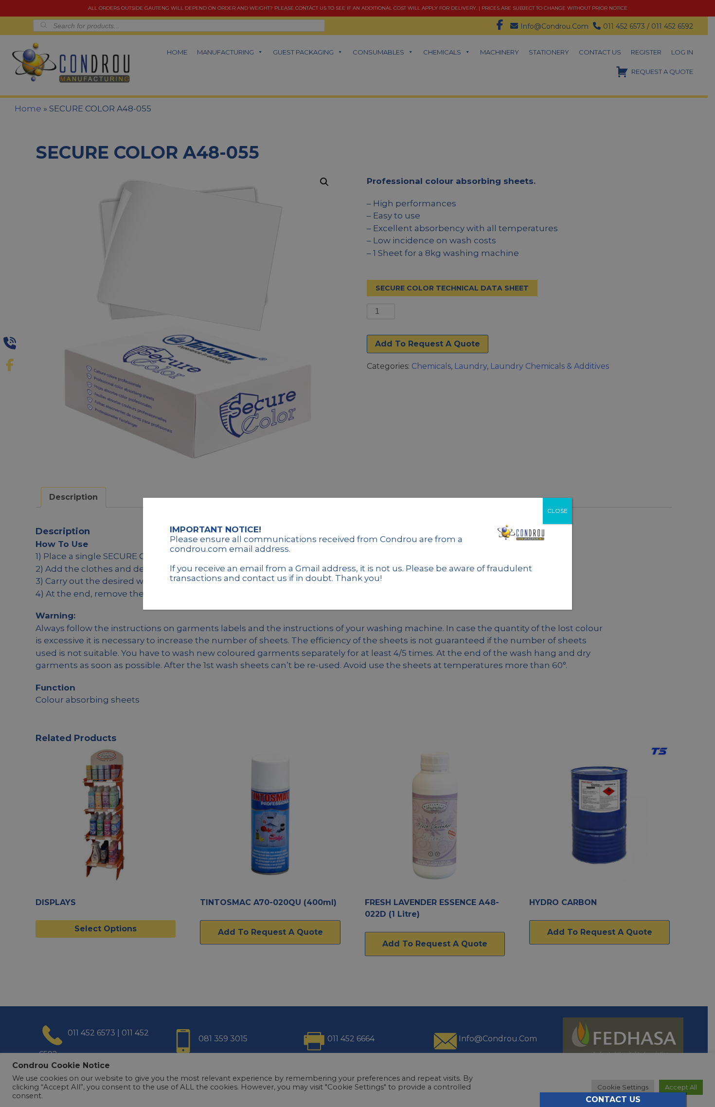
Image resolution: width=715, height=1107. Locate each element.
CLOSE (557, 510)
